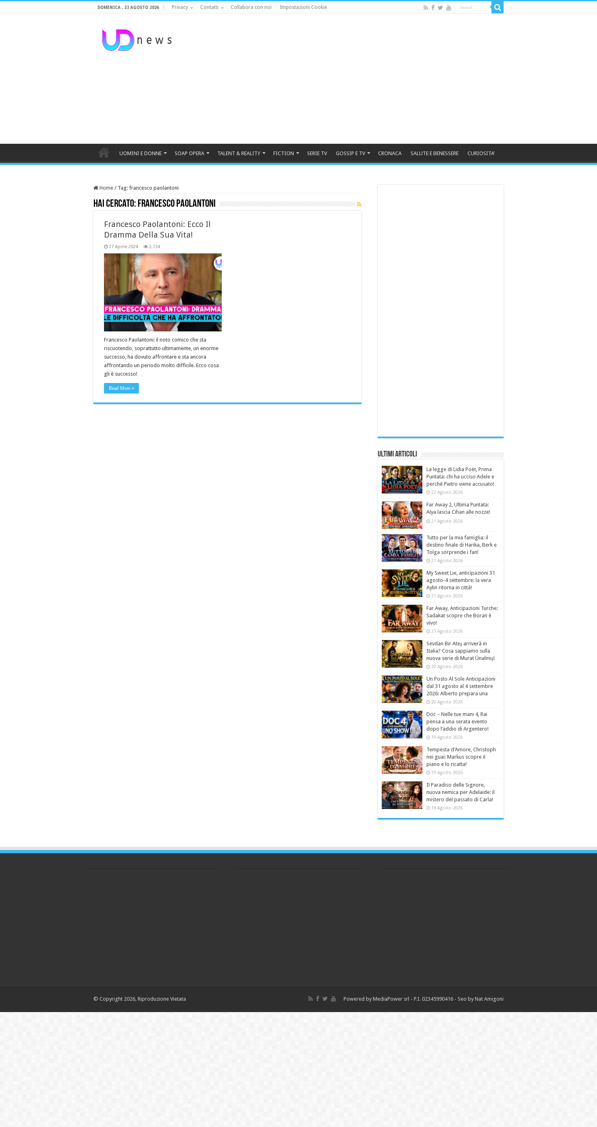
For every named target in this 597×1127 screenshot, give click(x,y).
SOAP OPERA (189, 153)
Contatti (209, 7)
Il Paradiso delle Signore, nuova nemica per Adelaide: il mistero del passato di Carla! (460, 792)
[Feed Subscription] (359, 204)
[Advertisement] (350, 79)
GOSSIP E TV (350, 153)
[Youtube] (449, 8)
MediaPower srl (391, 999)
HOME (104, 152)
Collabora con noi (251, 7)
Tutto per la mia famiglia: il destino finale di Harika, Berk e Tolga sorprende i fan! (461, 544)
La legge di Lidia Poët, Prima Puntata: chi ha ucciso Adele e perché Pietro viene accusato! (460, 476)
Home (105, 188)
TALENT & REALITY (238, 153)
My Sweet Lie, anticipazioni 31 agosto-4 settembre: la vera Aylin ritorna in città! (460, 580)
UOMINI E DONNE (140, 153)
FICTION (283, 153)
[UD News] (138, 38)
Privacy (180, 7)
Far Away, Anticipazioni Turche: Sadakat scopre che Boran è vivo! (462, 615)
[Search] (497, 7)
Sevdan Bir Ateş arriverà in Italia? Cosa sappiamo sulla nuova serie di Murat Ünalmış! (460, 650)
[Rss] (426, 8)
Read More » (121, 388)
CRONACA (390, 153)
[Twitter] (440, 8)
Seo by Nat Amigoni (481, 999)
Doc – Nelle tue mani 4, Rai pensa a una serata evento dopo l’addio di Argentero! (457, 721)
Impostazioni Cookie (303, 7)
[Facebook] (432, 8)
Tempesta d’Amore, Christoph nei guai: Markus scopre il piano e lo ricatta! (461, 756)
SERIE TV (317, 153)
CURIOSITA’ (481, 153)
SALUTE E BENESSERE (435, 153)
